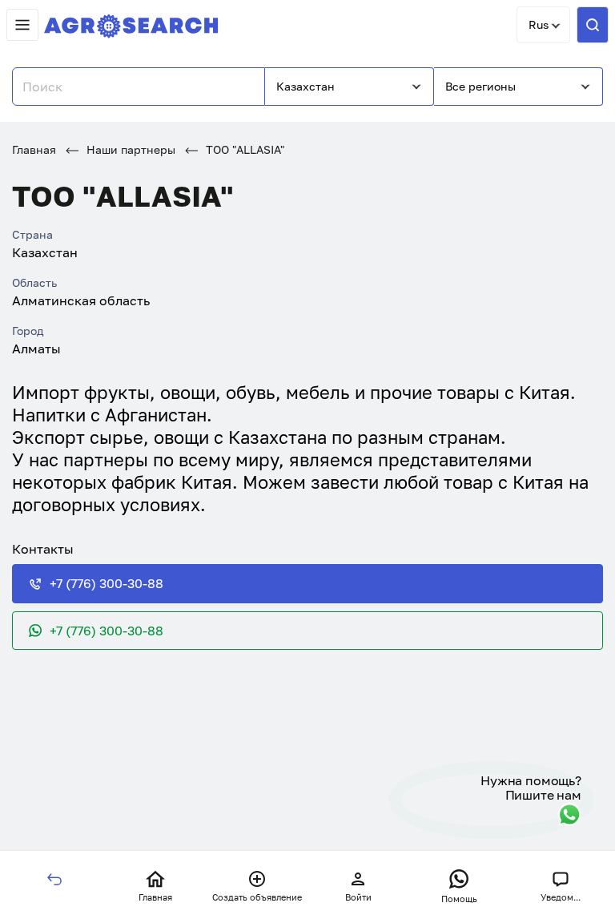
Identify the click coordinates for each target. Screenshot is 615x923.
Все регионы (480, 86)
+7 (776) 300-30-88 (106, 583)
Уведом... (561, 897)
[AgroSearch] (131, 23)
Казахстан (305, 86)
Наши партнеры (129, 149)
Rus (539, 24)
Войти (358, 897)
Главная (34, 149)
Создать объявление (257, 897)
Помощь (459, 898)
